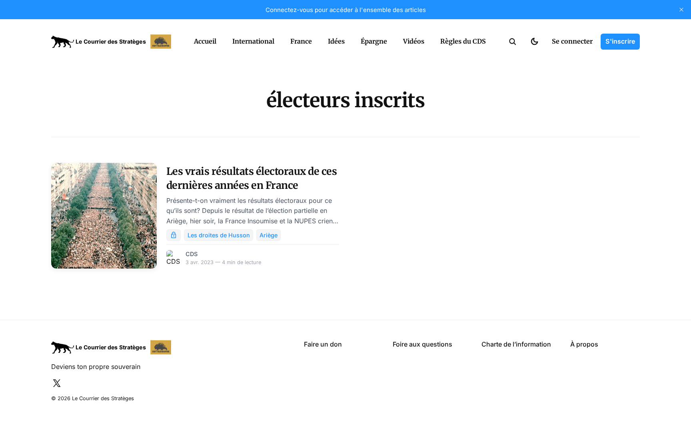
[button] (512, 41)
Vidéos (413, 41)
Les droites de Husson (219, 235)
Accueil (205, 41)
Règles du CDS (463, 41)
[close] (681, 9)
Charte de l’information (516, 344)
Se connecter (572, 41)
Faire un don (323, 344)
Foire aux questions (422, 344)
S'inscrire (620, 41)
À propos (584, 344)
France (301, 41)
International (253, 41)
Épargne (374, 41)
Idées (336, 41)
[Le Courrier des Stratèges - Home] (113, 42)
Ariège (269, 235)
